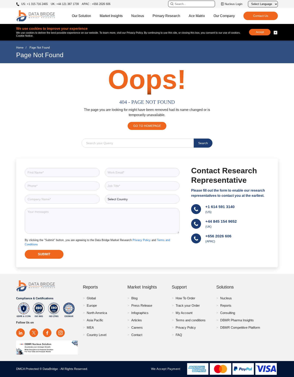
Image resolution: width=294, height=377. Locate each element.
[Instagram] (60, 332)
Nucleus (137, 16)
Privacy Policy (142, 240)
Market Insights (111, 16)
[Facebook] (47, 332)
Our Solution (81, 16)
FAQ (179, 335)
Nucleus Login (233, 4)
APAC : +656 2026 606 (96, 4)
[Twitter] (33, 332)
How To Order (185, 298)
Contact (136, 335)
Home (19, 47)
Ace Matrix (197, 16)
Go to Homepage (147, 126)
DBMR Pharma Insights (237, 320)
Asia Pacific (95, 320)
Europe (92, 305)
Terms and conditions (191, 320)
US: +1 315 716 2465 (34, 4)
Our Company (224, 16)
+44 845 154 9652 (221, 221)
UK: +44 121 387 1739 (65, 4)
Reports (225, 305)
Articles (136, 320)
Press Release (141, 305)
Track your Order (188, 305)
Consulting (227, 313)
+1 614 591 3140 (220, 207)
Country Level (96, 335)
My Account (184, 313)
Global (91, 298)
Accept (260, 32)
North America (97, 313)
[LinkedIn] (20, 332)
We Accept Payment (166, 369)
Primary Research (166, 16)
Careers (137, 327)
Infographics (140, 313)
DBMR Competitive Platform (240, 327)
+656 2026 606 (218, 236)
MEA (90, 327)
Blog (134, 298)
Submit (44, 254)
